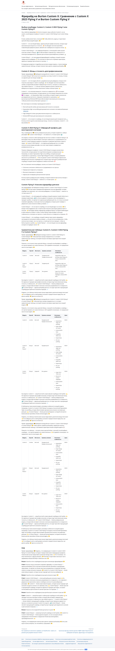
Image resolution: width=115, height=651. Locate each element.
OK (86, 649)
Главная (23, 12)
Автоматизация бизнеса (41, 6)
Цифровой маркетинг (70, 643)
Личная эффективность (27, 6)
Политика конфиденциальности (85, 639)
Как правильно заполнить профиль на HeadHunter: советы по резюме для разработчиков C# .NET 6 (39, 630)
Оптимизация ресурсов (73, 6)
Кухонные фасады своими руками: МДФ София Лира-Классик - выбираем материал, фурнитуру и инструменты (76, 630)
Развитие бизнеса (84, 6)
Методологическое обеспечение (57, 6)
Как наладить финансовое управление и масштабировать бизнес (38, 8)
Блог (23, 639)
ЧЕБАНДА (25, 111)
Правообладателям (26, 641)
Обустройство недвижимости (85, 643)
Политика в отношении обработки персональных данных (39, 639)
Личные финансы (26, 645)
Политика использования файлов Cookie (65, 639)
